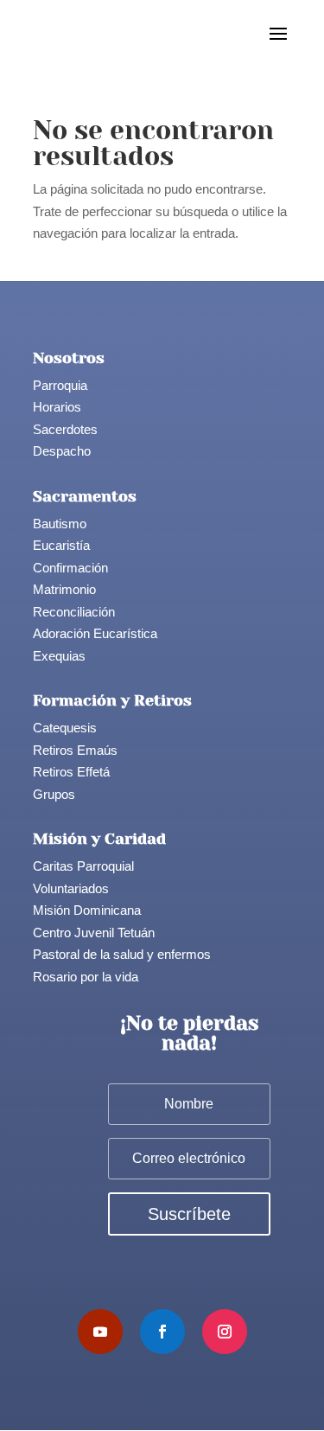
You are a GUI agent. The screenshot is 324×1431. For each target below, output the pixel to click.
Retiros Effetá (71, 771)
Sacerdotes (65, 429)
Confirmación (70, 567)
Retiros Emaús (75, 750)
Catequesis (65, 727)
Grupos (54, 794)
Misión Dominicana (87, 910)
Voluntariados (71, 888)
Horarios (57, 406)
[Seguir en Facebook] (162, 1331)
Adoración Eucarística (95, 633)
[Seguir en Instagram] (224, 1331)
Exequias (59, 655)
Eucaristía (61, 545)
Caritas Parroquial (83, 866)
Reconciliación (74, 611)
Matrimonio (64, 589)
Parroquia (60, 385)
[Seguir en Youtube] (100, 1331)
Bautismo (59, 523)
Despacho (62, 451)
